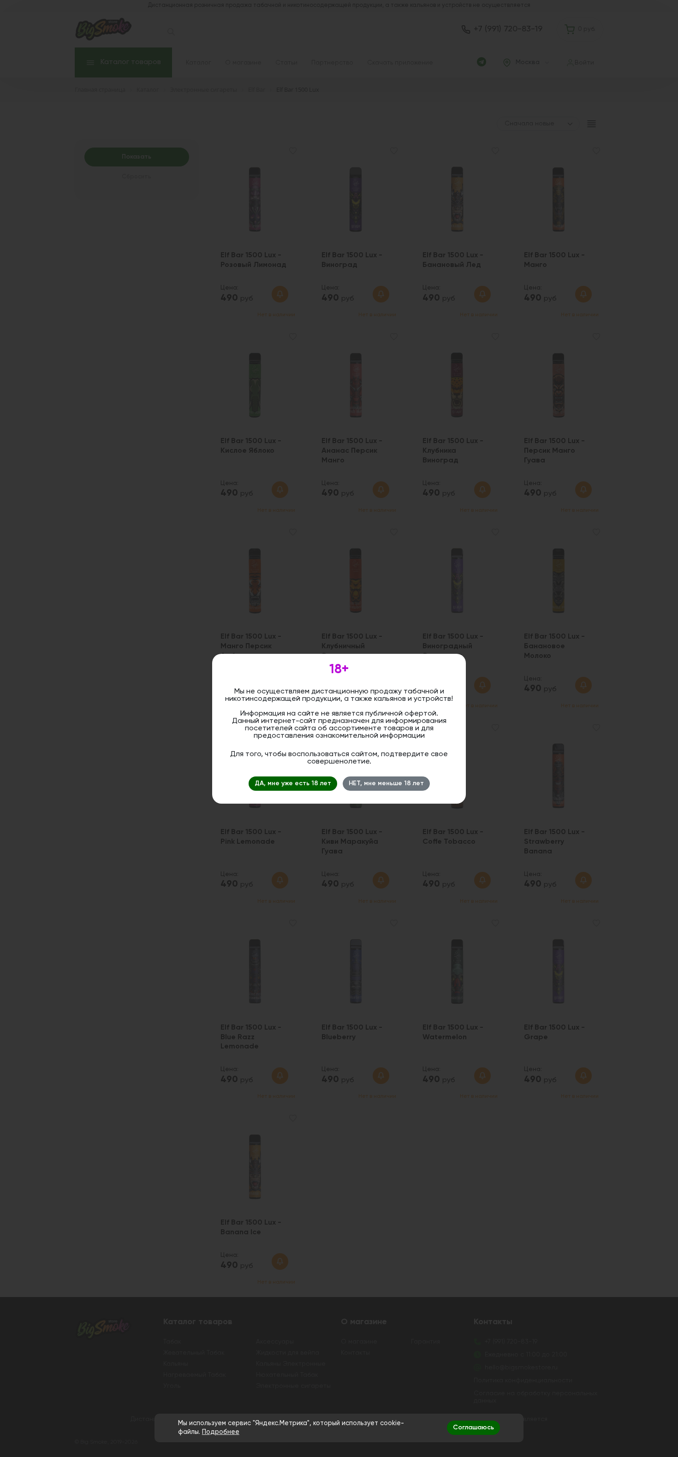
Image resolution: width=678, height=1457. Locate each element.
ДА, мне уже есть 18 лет (293, 783)
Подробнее (220, 1432)
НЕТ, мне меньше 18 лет (386, 783)
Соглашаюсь (473, 1427)
